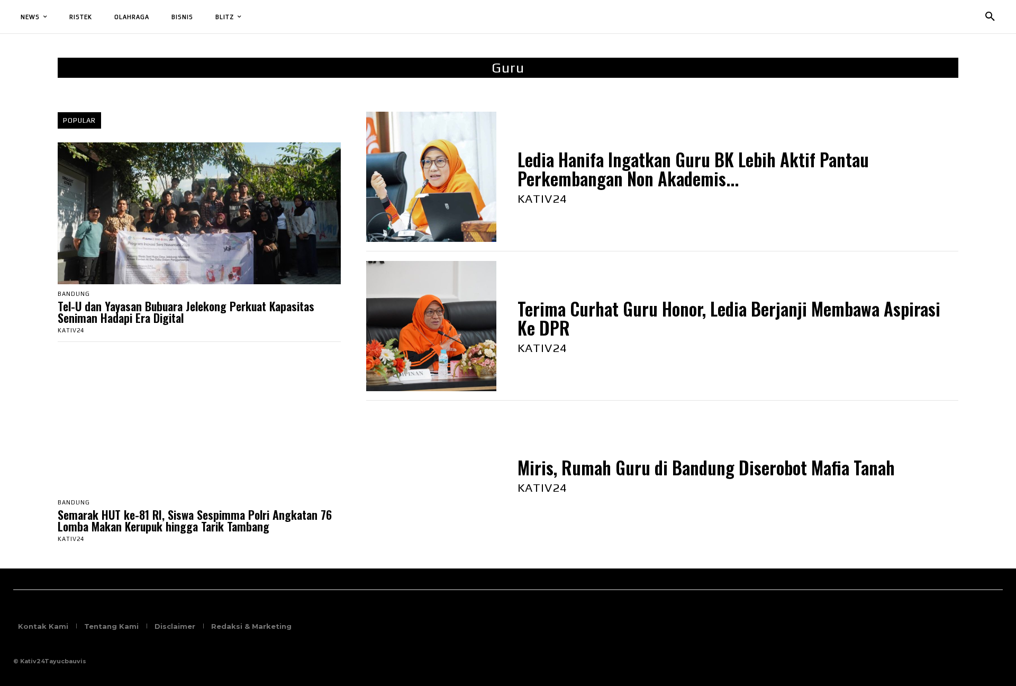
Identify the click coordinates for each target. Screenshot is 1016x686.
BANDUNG (74, 294)
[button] (990, 17)
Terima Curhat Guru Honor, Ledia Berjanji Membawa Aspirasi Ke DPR (729, 318)
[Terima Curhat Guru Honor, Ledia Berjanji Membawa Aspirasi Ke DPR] (431, 326)
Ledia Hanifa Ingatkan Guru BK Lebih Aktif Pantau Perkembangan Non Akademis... (693, 169)
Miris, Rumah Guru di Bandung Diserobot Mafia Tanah (706, 468)
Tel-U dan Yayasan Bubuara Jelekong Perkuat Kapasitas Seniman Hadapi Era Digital (186, 311)
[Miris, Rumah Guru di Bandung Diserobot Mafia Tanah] (431, 475)
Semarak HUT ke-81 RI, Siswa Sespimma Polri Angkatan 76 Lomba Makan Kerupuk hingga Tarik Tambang (195, 520)
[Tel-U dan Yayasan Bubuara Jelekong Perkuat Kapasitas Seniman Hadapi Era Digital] (199, 213)
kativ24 (71, 330)
